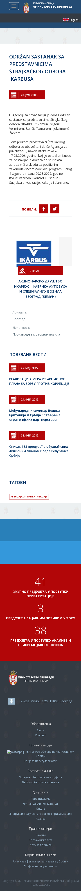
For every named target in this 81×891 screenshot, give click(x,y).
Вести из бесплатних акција (40, 782)
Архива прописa (41, 845)
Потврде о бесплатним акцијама (40, 777)
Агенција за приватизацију (29, 496)
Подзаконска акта (40, 840)
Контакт (40, 735)
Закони (41, 835)
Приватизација (40, 799)
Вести (40, 730)
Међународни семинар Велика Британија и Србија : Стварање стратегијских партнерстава (34, 415)
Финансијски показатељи (40, 804)
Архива (40, 819)
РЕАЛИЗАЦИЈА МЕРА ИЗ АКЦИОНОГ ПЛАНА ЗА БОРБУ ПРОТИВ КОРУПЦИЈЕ (39, 381)
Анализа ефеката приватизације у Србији (40, 861)
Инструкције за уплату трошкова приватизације (40, 814)
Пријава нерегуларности (40, 761)
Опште (40, 808)
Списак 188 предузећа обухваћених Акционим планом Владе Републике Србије (38, 451)
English (66, 19)
